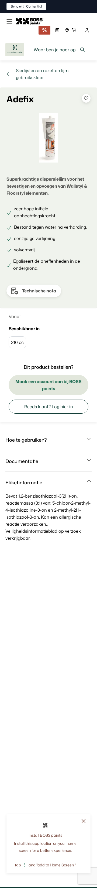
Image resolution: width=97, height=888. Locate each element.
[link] (32, 21)
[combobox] (59, 49)
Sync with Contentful (26, 6)
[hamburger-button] (9, 21)
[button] (48, 440)
